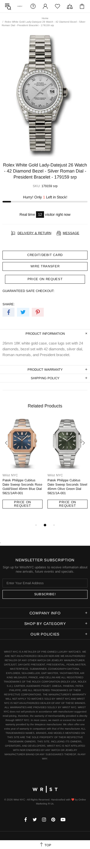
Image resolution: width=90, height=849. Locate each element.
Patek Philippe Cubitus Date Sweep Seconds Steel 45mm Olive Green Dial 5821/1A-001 (67, 486)
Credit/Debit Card (45, 255)
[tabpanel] (22, 468)
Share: (8, 304)
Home (45, 18)
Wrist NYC (20, 6)
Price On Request (22, 503)
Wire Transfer (45, 266)
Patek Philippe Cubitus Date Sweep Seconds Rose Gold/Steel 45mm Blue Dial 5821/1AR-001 (22, 486)
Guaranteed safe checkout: (28, 291)
